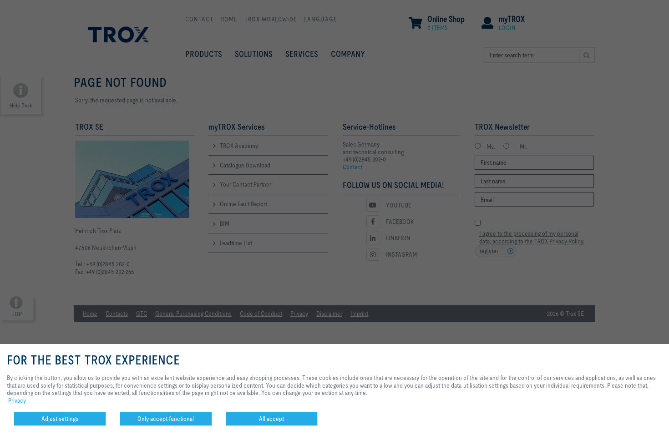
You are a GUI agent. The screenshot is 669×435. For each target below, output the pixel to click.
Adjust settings (59, 418)
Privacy (17, 400)
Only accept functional (165, 418)
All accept (271, 418)
